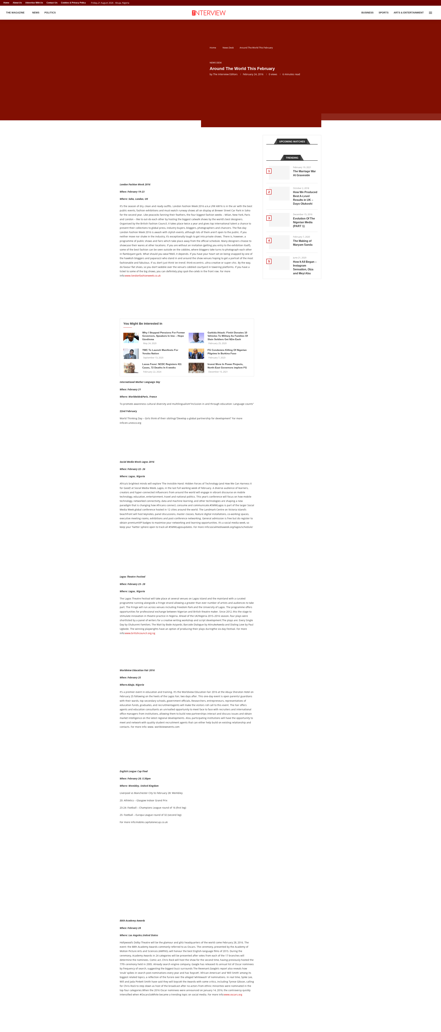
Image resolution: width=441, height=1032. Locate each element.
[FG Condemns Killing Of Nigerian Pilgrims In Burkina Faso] (196, 354)
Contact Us (52, 3)
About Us (17, 3)
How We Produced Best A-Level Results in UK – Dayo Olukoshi (305, 198)
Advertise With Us (34, 3)
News (35, 12)
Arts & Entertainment (409, 12)
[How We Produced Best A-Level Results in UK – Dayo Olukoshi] (279, 194)
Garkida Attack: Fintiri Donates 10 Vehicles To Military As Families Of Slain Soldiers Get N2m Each (228, 336)
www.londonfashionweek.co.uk (143, 275)
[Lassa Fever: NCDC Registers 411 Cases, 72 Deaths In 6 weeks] (131, 368)
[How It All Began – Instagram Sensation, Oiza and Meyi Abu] (279, 263)
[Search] (436, 13)
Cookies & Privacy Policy (73, 3)
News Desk (228, 47)
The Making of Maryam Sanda (302, 242)
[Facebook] (430, 3)
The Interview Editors (225, 74)
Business (367, 12)
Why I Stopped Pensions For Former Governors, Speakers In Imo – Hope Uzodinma (163, 336)
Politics (50, 12)
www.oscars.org (233, 994)
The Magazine (15, 12)
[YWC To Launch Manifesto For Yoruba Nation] (131, 354)
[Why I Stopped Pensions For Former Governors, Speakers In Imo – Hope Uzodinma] (131, 338)
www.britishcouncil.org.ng (140, 633)
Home (6, 3)
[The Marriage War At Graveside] (279, 173)
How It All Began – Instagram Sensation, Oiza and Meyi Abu (305, 267)
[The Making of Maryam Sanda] (279, 242)
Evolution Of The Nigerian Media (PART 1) (304, 222)
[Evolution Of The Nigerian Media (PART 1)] (279, 220)
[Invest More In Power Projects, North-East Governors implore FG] (196, 368)
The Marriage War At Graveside (304, 173)
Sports (383, 12)
